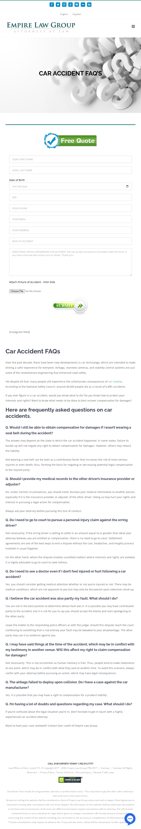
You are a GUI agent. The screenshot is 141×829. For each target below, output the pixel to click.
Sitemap (105, 768)
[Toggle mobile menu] (133, 26)
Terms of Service (64, 772)
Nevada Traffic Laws (103, 772)
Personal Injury (83, 772)
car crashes (115, 381)
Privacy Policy (47, 772)
